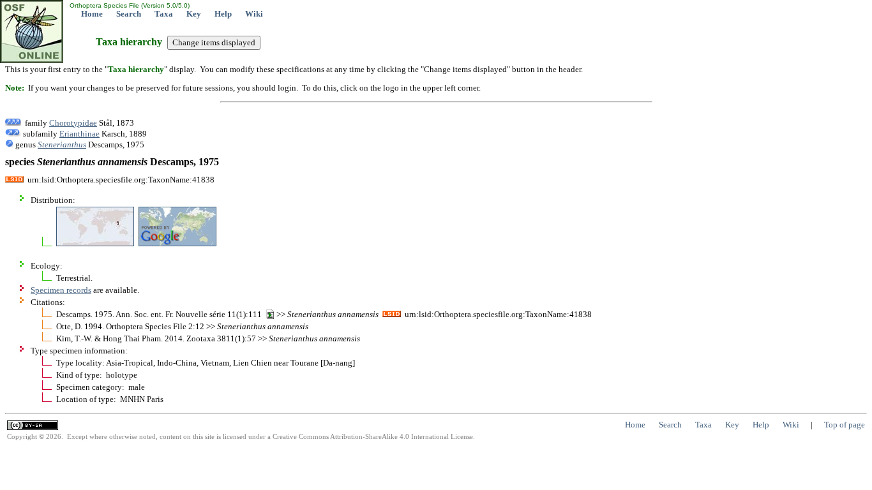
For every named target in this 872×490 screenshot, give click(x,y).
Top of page (844, 424)
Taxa (163, 14)
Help (223, 14)
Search (128, 14)
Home (92, 14)
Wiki (254, 14)
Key (193, 14)
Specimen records (61, 290)
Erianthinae (79, 133)
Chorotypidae (73, 123)
